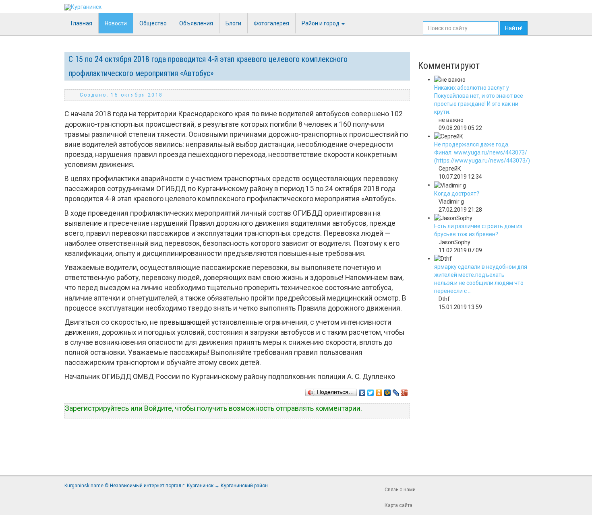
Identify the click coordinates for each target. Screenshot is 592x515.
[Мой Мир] (387, 390)
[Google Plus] (404, 390)
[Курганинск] (82, 7)
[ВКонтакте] (362, 390)
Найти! (513, 28)
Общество (153, 23)
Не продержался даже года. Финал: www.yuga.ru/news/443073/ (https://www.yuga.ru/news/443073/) (482, 152)
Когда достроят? (456, 193)
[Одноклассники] (379, 390)
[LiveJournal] (396, 390)
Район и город (321, 23)
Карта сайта (398, 505)
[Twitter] (370, 390)
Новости (116, 23)
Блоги (233, 23)
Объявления (196, 23)
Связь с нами (400, 489)
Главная (81, 23)
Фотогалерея (271, 23)
